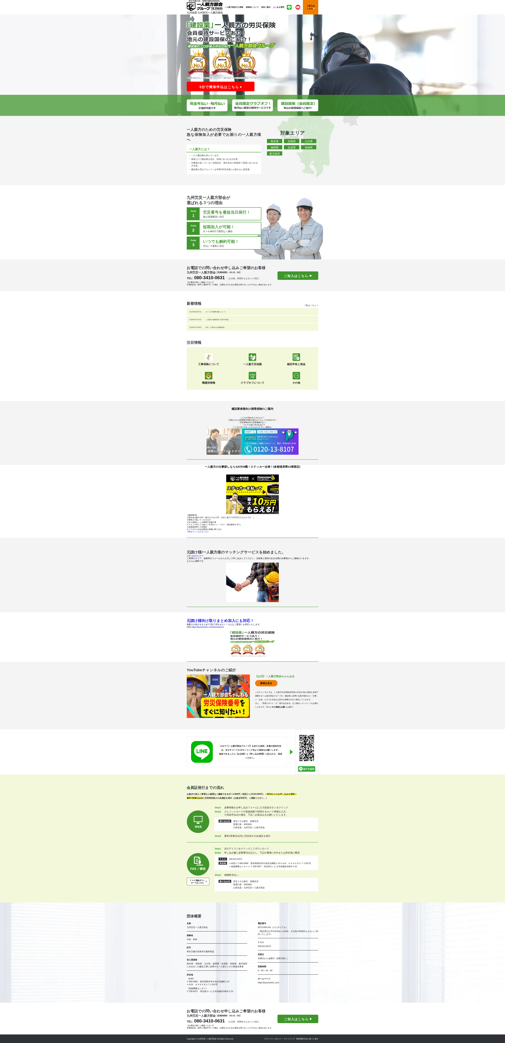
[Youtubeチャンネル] (298, 7)
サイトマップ (289, 1039)
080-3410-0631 (209, 277)
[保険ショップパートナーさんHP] (252, 441)
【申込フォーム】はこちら (198, 532)
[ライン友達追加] (289, 7)
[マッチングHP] (252, 582)
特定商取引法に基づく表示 (307, 1039)
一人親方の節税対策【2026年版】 (217, 320)
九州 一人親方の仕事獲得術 (214, 327)
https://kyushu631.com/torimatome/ (208, 627)
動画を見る (266, 683)
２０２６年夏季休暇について (215, 312)
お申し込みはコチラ (195, 556)
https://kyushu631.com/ (268, 982)
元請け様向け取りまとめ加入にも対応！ (220, 621)
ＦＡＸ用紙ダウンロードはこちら (197, 881)
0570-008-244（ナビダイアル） (273, 927)
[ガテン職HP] (252, 494)
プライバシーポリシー (273, 1039)
